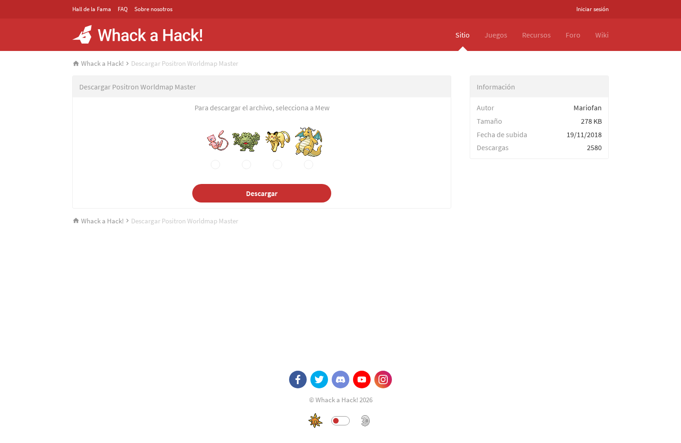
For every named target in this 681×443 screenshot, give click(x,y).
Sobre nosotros (153, 9)
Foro (573, 34)
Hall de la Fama (91, 9)
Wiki (602, 34)
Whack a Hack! (102, 63)
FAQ (123, 9)
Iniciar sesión (592, 9)
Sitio (462, 34)
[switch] (340, 420)
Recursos (536, 34)
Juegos (496, 34)
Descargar (261, 193)
